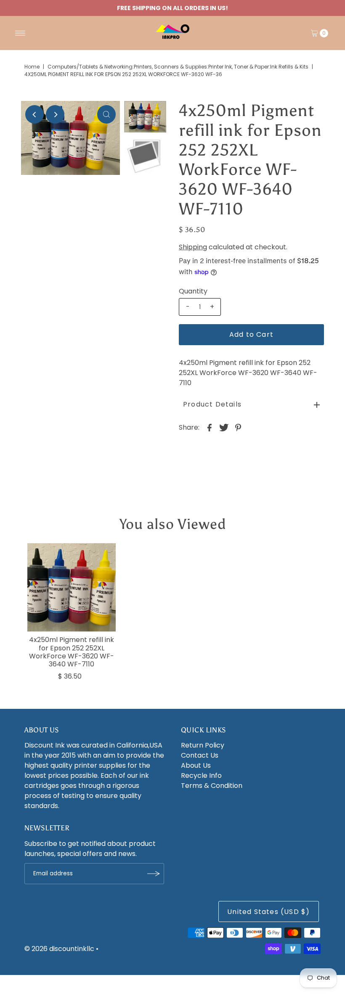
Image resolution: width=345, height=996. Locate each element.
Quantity (193, 291)
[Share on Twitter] (224, 427)
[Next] (55, 114)
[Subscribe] (153, 873)
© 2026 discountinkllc (59, 949)
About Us (196, 765)
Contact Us (199, 755)
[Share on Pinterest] (238, 427)
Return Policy (202, 745)
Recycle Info (201, 775)
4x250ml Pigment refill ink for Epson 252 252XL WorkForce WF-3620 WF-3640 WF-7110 (71, 652)
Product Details (212, 404)
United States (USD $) (268, 912)
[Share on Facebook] (209, 427)
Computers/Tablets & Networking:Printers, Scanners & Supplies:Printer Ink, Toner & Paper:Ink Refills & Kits (178, 66)
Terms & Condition (211, 785)
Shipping (193, 247)
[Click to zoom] (106, 114)
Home (32, 66)
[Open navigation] (20, 33)
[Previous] (34, 114)
